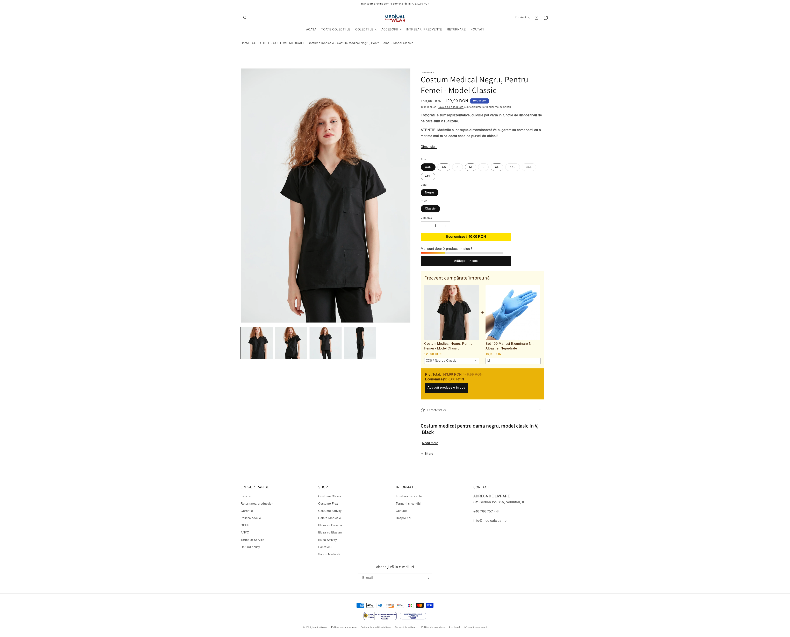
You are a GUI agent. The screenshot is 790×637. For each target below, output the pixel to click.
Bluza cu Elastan (330, 532)
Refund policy (250, 547)
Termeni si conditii (408, 503)
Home (245, 43)
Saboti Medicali (329, 554)
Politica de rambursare (344, 627)
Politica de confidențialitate (376, 627)
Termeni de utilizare (406, 627)
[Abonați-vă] (427, 578)
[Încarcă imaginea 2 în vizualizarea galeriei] (291, 343)
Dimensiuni (429, 146)
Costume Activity (330, 511)
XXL (515, 168)
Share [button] (429, 453)
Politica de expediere (433, 627)
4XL (428, 176)
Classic (430, 208)
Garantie (247, 511)
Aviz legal (454, 627)
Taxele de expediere (451, 107)
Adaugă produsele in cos (446, 387)
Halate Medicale (329, 518)
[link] (451, 312)
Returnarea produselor (257, 503)
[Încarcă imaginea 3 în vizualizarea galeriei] (325, 343)
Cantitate (426, 218)
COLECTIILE (261, 43)
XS (444, 167)
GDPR (245, 525)
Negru (429, 192)
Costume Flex (328, 503)
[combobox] (451, 361)
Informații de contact (475, 627)
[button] (245, 17)
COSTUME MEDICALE (289, 43)
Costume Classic (330, 496)
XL (497, 167)
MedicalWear (320, 627)
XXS (428, 167)
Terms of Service (253, 540)
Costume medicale (321, 43)
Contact (401, 511)
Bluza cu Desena (330, 525)
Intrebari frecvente (409, 496)
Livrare (246, 496)
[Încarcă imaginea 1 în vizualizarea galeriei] (257, 343)
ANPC (245, 532)
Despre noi (403, 518)
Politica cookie (251, 518)
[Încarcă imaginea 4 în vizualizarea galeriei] (360, 343)
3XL (531, 168)
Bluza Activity (327, 540)
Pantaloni (324, 547)
